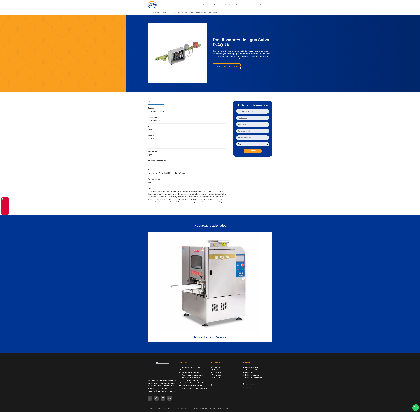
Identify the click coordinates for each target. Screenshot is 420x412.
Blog (251, 5)
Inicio (197, 5)
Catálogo (155, 12)
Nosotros (206, 5)
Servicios (228, 5)
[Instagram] (156, 398)
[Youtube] (169, 398)
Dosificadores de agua (180, 12)
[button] (149, 286)
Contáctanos (261, 5)
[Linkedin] (163, 398)
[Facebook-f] (150, 398)
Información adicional (156, 102)
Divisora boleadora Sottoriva (210, 337)
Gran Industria (241, 5)
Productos (217, 5)
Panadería (165, 12)
